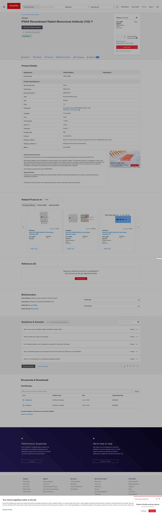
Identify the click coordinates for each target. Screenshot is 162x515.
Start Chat (152, 511)
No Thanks (143, 511)
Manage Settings (7, 509)
